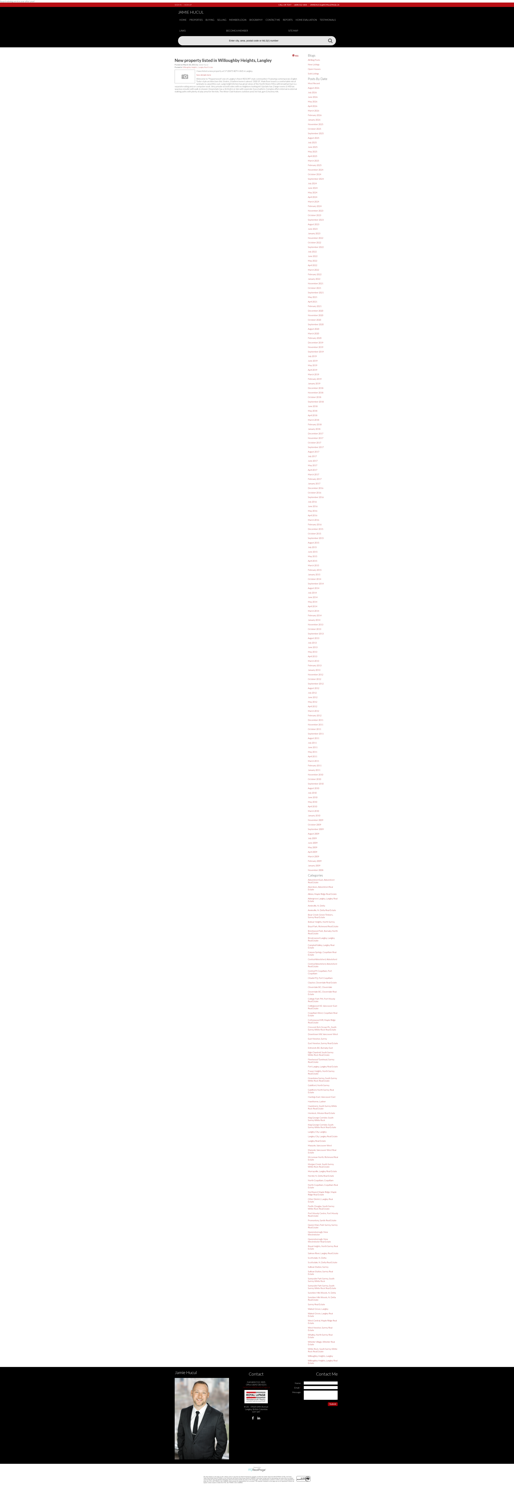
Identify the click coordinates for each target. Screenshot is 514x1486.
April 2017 (312, 470)
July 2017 (312, 456)
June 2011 (313, 747)
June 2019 (313, 360)
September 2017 (316, 447)
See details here (203, 75)
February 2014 (315, 615)
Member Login (237, 19)
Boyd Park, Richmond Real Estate (323, 926)
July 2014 (312, 592)
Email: (297, 1387)
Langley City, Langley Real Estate (323, 1136)
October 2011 (314, 729)
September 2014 (316, 583)
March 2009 (313, 856)
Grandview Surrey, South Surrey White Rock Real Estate (322, 1079)
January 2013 (314, 670)
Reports (288, 19)
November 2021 (315, 283)
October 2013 (314, 629)
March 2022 (313, 269)
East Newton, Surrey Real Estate (323, 1043)
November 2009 (315, 820)
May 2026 (312, 101)
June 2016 (313, 506)
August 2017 (313, 451)
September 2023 (316, 219)
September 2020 (316, 324)
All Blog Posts (314, 60)
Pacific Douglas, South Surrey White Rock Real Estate (321, 1207)
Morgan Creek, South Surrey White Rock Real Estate (321, 1165)
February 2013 (315, 665)
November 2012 (315, 674)
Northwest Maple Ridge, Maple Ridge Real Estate (322, 1193)
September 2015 (316, 538)
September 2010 (316, 783)
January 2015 (314, 574)
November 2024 (315, 169)
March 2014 (313, 611)
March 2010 (313, 811)
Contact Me (273, 19)
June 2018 (313, 406)
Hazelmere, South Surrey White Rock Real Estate (322, 1107)
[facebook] (253, 1418)
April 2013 (312, 656)
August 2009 (313, 833)
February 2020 (315, 338)
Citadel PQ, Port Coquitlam (320, 978)
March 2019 (313, 374)
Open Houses (314, 69)
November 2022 (315, 238)
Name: (298, 1383)
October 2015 (314, 533)
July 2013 (312, 642)
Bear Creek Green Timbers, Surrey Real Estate (320, 915)
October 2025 (314, 128)
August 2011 (313, 738)
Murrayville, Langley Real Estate (322, 1171)
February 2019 (315, 379)
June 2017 (313, 460)
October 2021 (314, 288)
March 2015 (313, 565)
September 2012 (316, 683)
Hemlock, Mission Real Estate (321, 1113)
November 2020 (315, 315)
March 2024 (313, 201)
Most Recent (314, 83)
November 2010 (315, 774)
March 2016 (313, 520)
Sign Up (188, 5)
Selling (221, 19)
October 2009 (314, 824)
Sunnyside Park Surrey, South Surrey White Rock (321, 1279)
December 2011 (315, 720)
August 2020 (313, 329)
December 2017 (315, 433)
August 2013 (313, 638)
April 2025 (312, 156)
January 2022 (314, 279)
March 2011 (313, 761)
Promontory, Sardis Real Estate (322, 1220)
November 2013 (315, 624)
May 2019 (312, 365)
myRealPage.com (257, 1470)
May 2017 (312, 465)
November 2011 (315, 724)
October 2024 (314, 174)
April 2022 (312, 265)
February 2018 (315, 424)
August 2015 (313, 542)
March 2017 (313, 474)
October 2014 (314, 579)
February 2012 (315, 715)
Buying (209, 19)
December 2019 (315, 342)
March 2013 (313, 661)
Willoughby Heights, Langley (320, 1356)
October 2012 (314, 679)
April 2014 (312, 606)
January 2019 (314, 383)
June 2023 (313, 229)
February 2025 (315, 165)
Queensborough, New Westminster (318, 1233)
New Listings (314, 64)
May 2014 (312, 601)
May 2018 (312, 410)
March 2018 (313, 420)
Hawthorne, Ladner (317, 1101)
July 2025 (312, 142)
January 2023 (314, 233)
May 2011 (312, 751)
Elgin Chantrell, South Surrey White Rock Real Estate (320, 1053)
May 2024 (312, 192)
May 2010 (312, 802)
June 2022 (313, 256)
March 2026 (313, 110)
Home (182, 19)
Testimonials (328, 19)
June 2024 (313, 188)
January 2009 (314, 865)
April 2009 (312, 852)
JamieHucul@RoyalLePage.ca (256, 1387)
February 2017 (315, 479)
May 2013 (312, 651)
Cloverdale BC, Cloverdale (320, 987)
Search (330, 40)
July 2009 (312, 838)
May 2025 (312, 151)
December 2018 (315, 388)
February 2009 (315, 861)
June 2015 (313, 551)
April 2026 (312, 106)
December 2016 (315, 488)
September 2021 (316, 292)
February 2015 (315, 570)
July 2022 (312, 251)
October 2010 (314, 779)
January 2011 (314, 770)
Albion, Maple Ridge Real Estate (322, 894)
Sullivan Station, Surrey (318, 1267)
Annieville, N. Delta (316, 905)
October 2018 (314, 397)
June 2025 (313, 147)
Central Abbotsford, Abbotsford (322, 959)
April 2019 (312, 369)
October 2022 (314, 242)
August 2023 (313, 224)
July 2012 (312, 692)
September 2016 (316, 497)
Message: (296, 1392)
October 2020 (314, 319)
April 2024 (312, 197)
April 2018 (312, 415)
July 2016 (312, 501)
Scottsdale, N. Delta (317, 1257)
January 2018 (314, 429)
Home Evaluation (306, 19)
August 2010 (313, 788)
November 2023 (315, 210)
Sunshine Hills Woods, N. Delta (322, 1292)
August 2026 (313, 88)
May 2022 (312, 260)
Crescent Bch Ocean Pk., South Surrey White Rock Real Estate (322, 1028)
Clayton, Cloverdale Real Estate (322, 982)
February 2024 (315, 206)
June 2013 (313, 647)
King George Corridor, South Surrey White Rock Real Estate (322, 1125)
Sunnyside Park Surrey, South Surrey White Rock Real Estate (322, 1286)
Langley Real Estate (317, 1141)
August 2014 (313, 588)
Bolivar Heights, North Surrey (321, 921)
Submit (332, 1404)
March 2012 (313, 711)
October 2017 (314, 442)
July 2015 (312, 547)
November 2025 (315, 124)
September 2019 (316, 351)
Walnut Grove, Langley (318, 1309)
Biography (256, 19)
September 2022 (316, 247)
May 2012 (312, 701)
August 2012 (313, 688)
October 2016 (314, 492)
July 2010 (312, 792)
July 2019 (312, 356)
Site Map (293, 30)
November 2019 (315, 347)
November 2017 (315, 438)
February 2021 (315, 306)
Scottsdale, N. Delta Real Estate (322, 1262)
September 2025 (316, 133)
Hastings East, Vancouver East (321, 1097)
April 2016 (312, 515)
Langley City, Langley (317, 1131)
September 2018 (316, 401)
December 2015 (315, 529)
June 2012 (313, 697)
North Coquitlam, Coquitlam (320, 1180)
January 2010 (314, 815)
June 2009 (313, 842)
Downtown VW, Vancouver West (323, 1034)
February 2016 (315, 524)
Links (182, 30)
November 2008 (315, 870)
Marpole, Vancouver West (320, 1145)
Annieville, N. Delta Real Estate (322, 910)
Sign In (178, 5)
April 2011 (312, 756)
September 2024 (316, 178)
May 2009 (312, 847)
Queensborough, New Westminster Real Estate (319, 1240)
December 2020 (315, 310)
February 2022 (315, 274)
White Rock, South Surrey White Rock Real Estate (322, 1350)
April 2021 (312, 301)
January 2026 (314, 119)
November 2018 (315, 392)
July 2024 (312, 183)
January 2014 (314, 620)
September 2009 (316, 829)
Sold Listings (313, 73)
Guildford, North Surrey (318, 1085)
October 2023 (314, 215)
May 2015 (312, 556)
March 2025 (313, 160)
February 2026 (315, 115)
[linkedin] (259, 1418)
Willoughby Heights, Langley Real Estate (197, 67)
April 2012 (312, 706)
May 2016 (312, 510)
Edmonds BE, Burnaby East (320, 1047)
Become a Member (237, 30)
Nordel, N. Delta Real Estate (321, 1175)
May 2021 (312, 297)
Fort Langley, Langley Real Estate (323, 1066)
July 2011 (312, 742)
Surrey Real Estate (316, 1304)
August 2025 (313, 138)
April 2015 (312, 560)
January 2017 (314, 483)
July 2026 (312, 92)
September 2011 (316, 733)
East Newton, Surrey (317, 1038)
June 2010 (313, 797)
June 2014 (313, 597)
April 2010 (312, 806)
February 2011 (315, 765)
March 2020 (313, 333)
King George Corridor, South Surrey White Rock (320, 1118)
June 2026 (313, 97)
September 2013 (316, 633)
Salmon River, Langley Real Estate (323, 1253)
